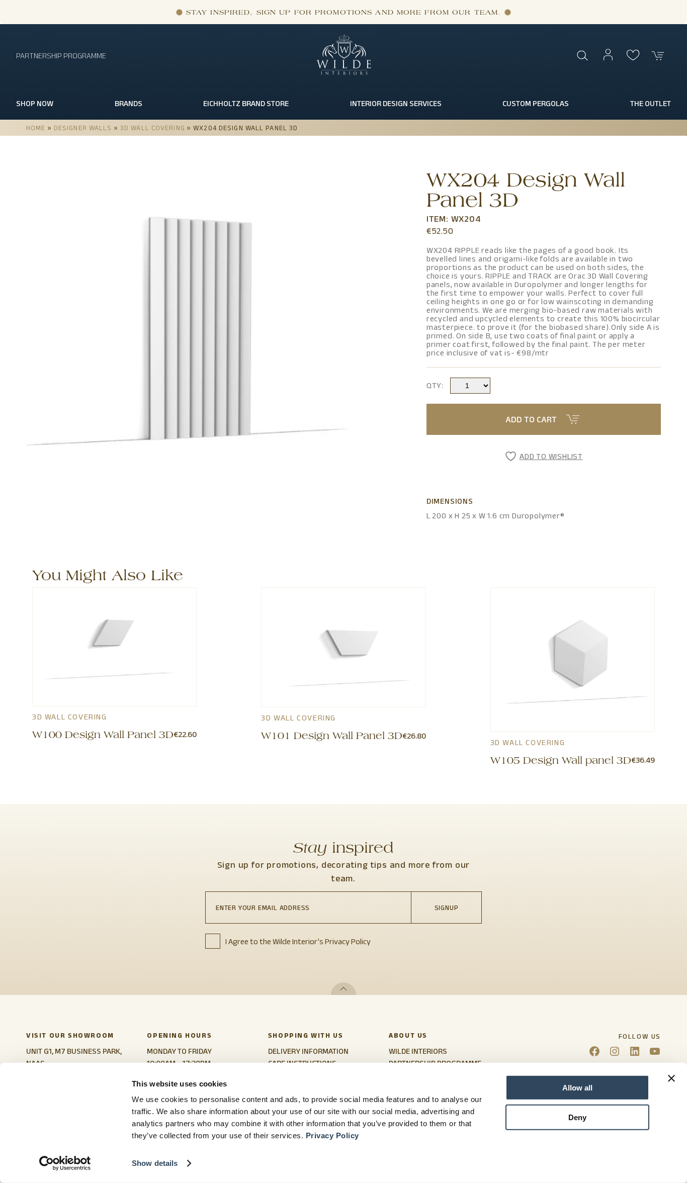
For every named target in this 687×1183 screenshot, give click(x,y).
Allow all (577, 1087)
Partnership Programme (61, 55)
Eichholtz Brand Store (246, 103)
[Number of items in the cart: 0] (658, 56)
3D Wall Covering (152, 128)
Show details (155, 1163)
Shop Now (34, 103)
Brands (128, 103)
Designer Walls (83, 128)
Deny (577, 1117)
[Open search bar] (583, 56)
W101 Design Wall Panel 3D (331, 737)
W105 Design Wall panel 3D (560, 762)
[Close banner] (671, 1078)
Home (35, 128)
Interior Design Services (396, 103)
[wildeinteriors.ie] (344, 72)
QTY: (435, 385)
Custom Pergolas (535, 103)
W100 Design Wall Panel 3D (103, 736)
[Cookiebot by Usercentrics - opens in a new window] (65, 1163)
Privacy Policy (332, 1135)
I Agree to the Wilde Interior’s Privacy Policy (298, 941)
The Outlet (650, 103)
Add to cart (531, 419)
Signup (447, 907)
